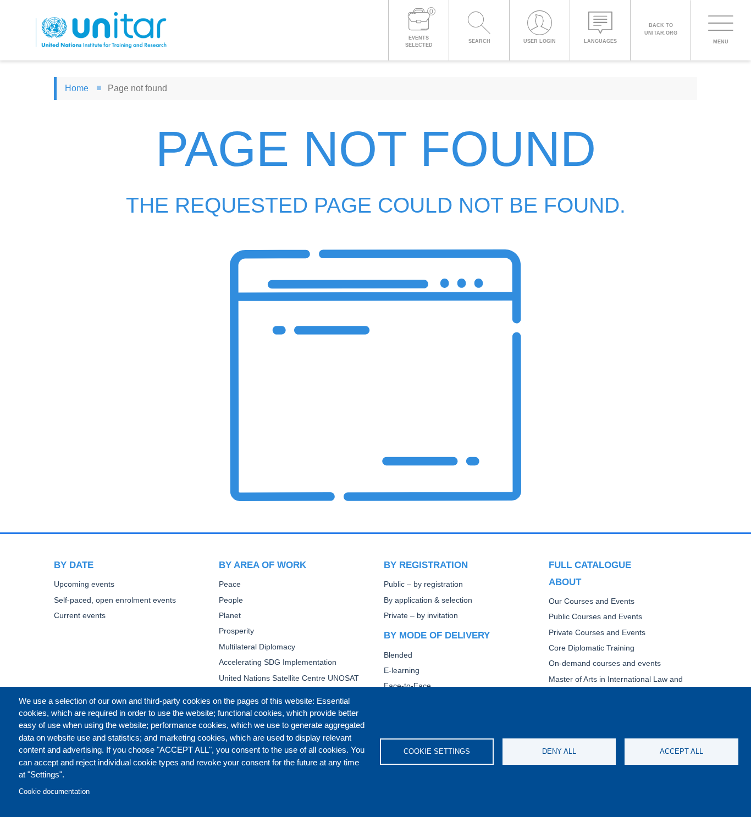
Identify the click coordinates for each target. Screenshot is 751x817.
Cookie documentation (54, 791)
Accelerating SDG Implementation (277, 662)
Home (77, 88)
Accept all (681, 751)
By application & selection (428, 600)
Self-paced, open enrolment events (115, 600)
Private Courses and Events (597, 633)
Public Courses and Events (595, 617)
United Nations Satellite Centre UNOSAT (289, 678)
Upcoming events (84, 584)
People (231, 600)
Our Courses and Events (591, 601)
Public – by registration (423, 584)
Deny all (559, 751)
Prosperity (236, 631)
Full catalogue (590, 565)
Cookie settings (437, 751)
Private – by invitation (421, 616)
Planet (230, 616)
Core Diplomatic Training (591, 648)
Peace (230, 584)
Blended (398, 655)
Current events (80, 616)
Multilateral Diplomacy (257, 647)
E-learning (401, 670)
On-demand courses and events (605, 663)
